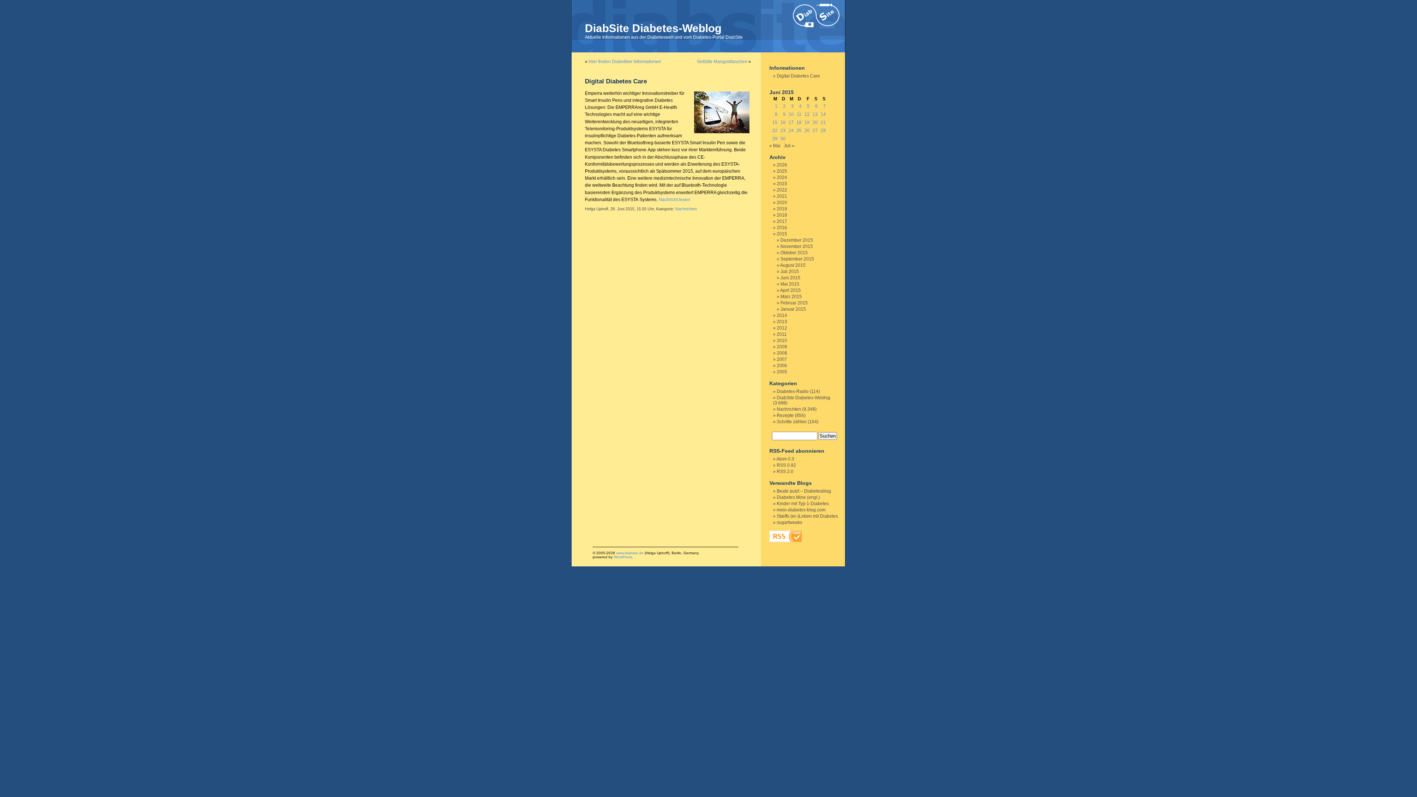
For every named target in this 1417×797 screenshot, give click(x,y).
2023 (782, 183)
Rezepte (785, 415)
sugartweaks (789, 522)
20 (815, 122)
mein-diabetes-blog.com (801, 510)
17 (791, 122)
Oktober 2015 (794, 252)
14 (823, 114)
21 (823, 122)
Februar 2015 (794, 303)
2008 (782, 353)
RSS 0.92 (786, 465)
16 (783, 122)
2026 (782, 165)
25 (798, 130)
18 (798, 122)
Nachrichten (686, 209)
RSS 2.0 (785, 471)
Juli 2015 (789, 271)
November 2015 (796, 246)
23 (783, 130)
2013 (782, 321)
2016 (782, 227)
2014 (782, 315)
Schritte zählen (792, 421)
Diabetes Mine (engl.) (798, 497)
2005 (782, 372)
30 (783, 138)
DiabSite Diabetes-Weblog (653, 28)
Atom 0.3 (785, 459)
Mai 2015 (789, 284)
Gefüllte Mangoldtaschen (722, 61)
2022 (782, 190)
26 (807, 130)
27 (815, 130)
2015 (782, 234)
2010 (782, 340)
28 (823, 130)
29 (775, 138)
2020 (782, 202)
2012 (782, 328)
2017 (782, 221)
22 (775, 130)
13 (815, 114)
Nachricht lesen (674, 199)
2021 (782, 196)
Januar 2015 (793, 309)
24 (791, 130)
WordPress (623, 557)
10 (791, 114)
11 (799, 114)
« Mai (774, 145)
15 (775, 122)
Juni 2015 (790, 277)
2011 (782, 334)
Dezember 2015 (796, 240)
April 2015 (790, 290)
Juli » (789, 145)
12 (807, 114)
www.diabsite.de (630, 553)
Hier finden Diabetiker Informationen (625, 61)
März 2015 (791, 296)
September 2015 (797, 259)
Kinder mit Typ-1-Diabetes (803, 503)
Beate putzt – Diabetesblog (804, 491)
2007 (782, 359)
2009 (782, 346)
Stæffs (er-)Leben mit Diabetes (807, 516)
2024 (782, 177)
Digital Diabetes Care (616, 81)
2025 (782, 171)
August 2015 (793, 265)
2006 (782, 365)
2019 (782, 208)
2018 (782, 215)
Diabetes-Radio (793, 391)
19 (807, 122)
